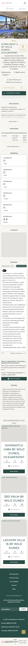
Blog (13, 589)
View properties (15, 641)
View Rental (14, 471)
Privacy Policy (14, 578)
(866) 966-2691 (13, 630)
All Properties (14, 574)
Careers (14, 585)
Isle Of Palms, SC (15, 80)
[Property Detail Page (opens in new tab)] (14, 433)
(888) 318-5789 (11, 623)
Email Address (6, 609)
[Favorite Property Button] (24, 14)
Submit (23, 609)
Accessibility (14, 581)
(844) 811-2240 (14, 627)
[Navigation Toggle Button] (24, 3)
